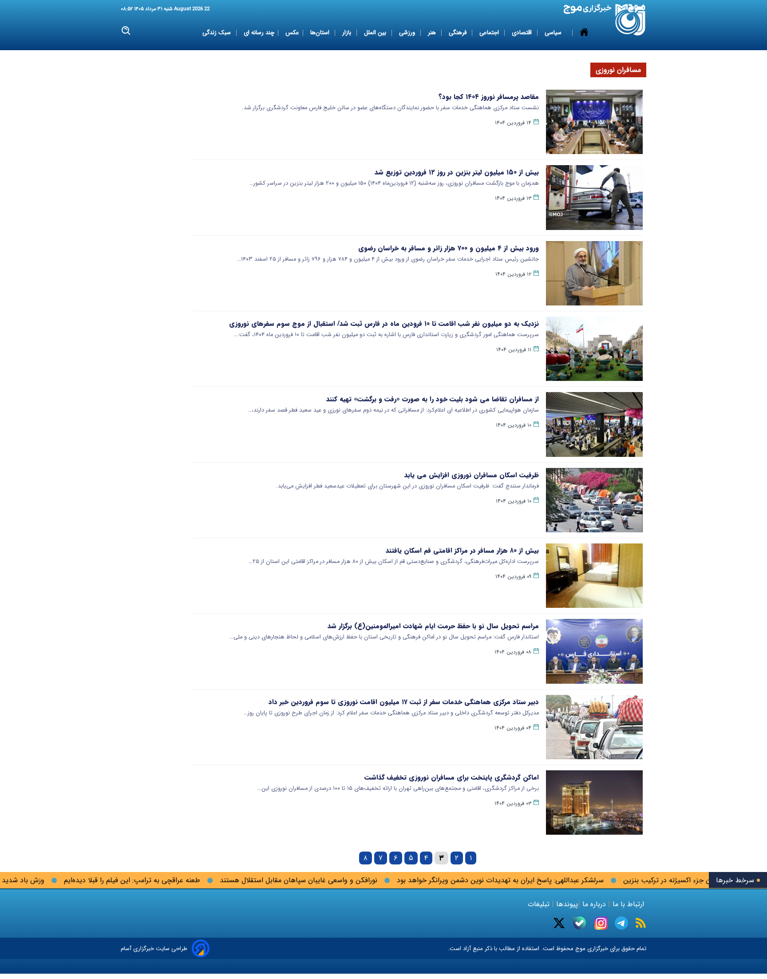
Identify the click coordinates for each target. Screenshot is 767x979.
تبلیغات (540, 904)
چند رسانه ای (259, 32)
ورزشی (408, 32)
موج (579, 948)
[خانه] (584, 33)
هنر (433, 32)
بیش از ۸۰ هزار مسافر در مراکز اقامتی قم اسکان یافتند (462, 550)
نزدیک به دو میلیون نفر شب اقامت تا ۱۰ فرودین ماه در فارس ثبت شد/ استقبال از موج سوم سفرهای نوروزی (384, 323)
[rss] (640, 922)
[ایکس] (559, 923)
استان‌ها (320, 32)
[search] (126, 30)
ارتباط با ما (628, 904)
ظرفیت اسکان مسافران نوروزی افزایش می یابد (471, 475)
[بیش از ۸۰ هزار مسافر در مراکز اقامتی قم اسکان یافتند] (594, 575)
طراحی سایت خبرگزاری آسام (154, 948)
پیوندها (566, 904)
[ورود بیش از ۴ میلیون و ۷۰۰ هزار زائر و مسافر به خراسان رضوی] (594, 273)
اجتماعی (490, 32)
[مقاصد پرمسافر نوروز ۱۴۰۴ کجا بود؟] (594, 122)
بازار (347, 32)
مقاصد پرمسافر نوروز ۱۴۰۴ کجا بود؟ (489, 96)
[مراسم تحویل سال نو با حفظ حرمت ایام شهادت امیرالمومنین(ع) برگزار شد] (594, 651)
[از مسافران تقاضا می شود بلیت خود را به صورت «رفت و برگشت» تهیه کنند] (594, 424)
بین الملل (376, 32)
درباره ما (594, 904)
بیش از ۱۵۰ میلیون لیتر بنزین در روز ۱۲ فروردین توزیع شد (457, 172)
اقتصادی (523, 32)
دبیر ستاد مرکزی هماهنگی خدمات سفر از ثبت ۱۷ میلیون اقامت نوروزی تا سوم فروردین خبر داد (404, 702)
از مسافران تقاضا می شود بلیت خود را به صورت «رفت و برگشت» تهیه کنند (432, 399)
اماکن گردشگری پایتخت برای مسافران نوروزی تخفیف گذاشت (451, 777)
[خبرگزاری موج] (630, 19)
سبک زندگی (217, 32)
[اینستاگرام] (601, 923)
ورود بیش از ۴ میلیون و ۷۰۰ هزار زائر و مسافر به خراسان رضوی (448, 248)
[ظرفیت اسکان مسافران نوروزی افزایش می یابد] (594, 500)
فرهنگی (458, 32)
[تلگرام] (621, 923)
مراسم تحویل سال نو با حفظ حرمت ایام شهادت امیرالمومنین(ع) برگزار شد (433, 626)
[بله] (579, 923)
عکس (292, 32)
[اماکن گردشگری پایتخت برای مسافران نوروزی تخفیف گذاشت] (594, 802)
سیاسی (554, 32)
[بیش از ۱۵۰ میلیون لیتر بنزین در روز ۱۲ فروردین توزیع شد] (594, 197)
